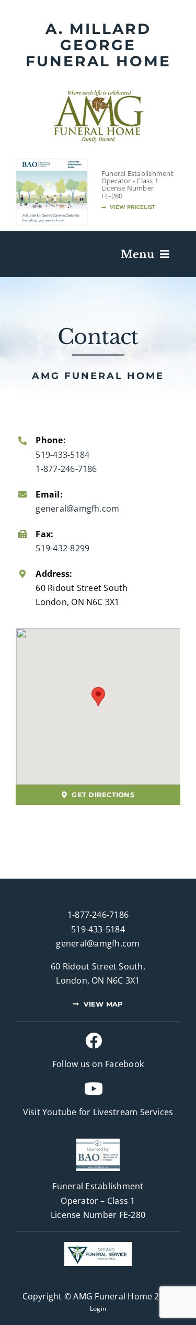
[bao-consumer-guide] (51, 163)
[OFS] (98, 1246)
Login (98, 1308)
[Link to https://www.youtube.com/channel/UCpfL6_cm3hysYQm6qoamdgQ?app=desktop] (93, 1088)
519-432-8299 (62, 548)
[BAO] (98, 1143)
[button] (98, 697)
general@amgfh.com (77, 508)
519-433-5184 (62, 454)
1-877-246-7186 (66, 469)
